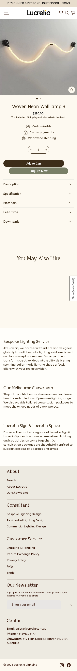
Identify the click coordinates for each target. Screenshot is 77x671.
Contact (15, 621)
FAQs (10, 566)
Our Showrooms (17, 493)
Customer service (24, 539)
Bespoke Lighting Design (24, 514)
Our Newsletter (22, 585)
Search (11, 480)
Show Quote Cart (73, 288)
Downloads (11, 221)
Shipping (32, 117)
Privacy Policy (16, 560)
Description (11, 184)
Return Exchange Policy (23, 554)
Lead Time (10, 212)
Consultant (18, 505)
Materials (10, 203)
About (13, 472)
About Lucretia (17, 486)
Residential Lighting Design (26, 520)
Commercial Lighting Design (26, 526)
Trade (11, 573)
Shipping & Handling (21, 548)
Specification (12, 193)
